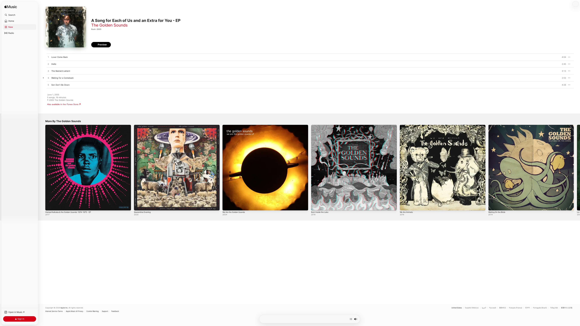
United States (456, 308)
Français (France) (515, 308)
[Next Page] (577, 167)
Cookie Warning (92, 311)
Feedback (115, 311)
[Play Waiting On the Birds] (492, 206)
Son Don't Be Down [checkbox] (60, 85)
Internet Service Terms (54, 311)
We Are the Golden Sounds (235, 126)
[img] (10, 7)
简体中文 (502, 308)
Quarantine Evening (143, 126)
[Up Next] (351, 319)
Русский (492, 308)
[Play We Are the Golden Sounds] (226, 206)
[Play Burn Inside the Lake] (315, 206)
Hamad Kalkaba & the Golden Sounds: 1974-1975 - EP (70, 126)
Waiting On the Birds (497, 126)
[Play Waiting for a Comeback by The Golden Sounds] (48, 78)
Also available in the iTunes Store (62, 104)
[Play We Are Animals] (403, 206)
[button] (19, 15)
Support (105, 311)
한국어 (527, 308)
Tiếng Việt (554, 308)
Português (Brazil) (540, 308)
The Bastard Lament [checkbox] (60, 71)
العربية (484, 308)
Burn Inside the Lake (320, 126)
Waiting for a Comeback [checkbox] (62, 78)
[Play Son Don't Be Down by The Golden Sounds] (48, 85)
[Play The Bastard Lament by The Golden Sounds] (48, 71)
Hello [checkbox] (53, 64)
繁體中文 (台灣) (566, 308)
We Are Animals (407, 126)
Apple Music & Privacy (74, 311)
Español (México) (472, 308)
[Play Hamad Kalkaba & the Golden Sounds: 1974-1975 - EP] (49, 206)
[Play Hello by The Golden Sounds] (48, 64)
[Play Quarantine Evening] (137, 206)
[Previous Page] (42, 167)
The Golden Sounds (109, 25)
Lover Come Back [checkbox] (59, 57)
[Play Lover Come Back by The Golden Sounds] (48, 57)
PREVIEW (562, 57)
